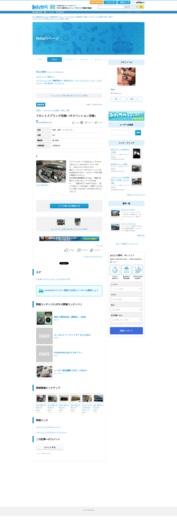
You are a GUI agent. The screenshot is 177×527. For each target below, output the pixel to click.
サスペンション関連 (96, 17)
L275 (68, 279)
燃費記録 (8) (68, 80)
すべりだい (58, 373)
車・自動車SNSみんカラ (41, 17)
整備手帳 (79, 17)
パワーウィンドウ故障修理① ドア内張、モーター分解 (120, 180)
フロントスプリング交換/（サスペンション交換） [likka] (51, 19)
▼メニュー (98, 59)
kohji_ (57, 337)
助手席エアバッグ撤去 (119, 164)
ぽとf (56, 355)
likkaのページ (47, 38)
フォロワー (134, 99)
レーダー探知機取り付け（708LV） (71, 370)
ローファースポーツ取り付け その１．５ (87, 407)
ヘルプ (133, 2)
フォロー (118, 99)
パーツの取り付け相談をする (69, 206)
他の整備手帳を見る (45, 122)
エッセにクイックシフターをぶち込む (72, 335)
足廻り (86, 17)
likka (113, 89)
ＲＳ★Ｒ (39, 279)
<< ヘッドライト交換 (58, 95)
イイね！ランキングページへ (93, 256)
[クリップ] (98, 122)
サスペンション (49, 279)
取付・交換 (107, 17)
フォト (92, 80)
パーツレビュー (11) (43, 80)
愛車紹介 (55, 59)
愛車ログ (50, 77)
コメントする (50, 447)
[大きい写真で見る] (42, 185)
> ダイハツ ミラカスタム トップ (48, 427)
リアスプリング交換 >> (80, 95)
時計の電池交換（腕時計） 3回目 (70, 317)
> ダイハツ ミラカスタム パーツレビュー (51, 432)
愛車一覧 (141, 235)
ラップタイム (84, 59)
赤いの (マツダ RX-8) (128, 210)
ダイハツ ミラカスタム (55, 72)
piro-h (57, 320)
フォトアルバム (69, 59)
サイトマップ (133, 244)
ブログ (40, 59)
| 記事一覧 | (69, 95)
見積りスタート (126, 331)
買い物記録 (48, 83)
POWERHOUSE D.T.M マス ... (68, 352)
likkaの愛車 (41, 72)
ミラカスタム (70, 17)
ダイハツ (62, 17)
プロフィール (41, 77)
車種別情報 (53, 17)
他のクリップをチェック (136, 195)
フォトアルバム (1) (81, 80)
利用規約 (124, 244)
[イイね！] (75, 122)
